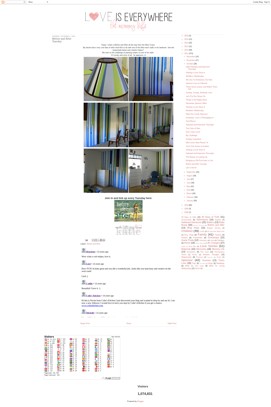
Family (202, 234)
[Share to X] (98, 240)
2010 (186, 205)
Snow (219, 257)
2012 (186, 50)
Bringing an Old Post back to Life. (200, 160)
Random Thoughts (211, 254)
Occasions (191, 252)
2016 (186, 36)
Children (187, 231)
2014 (186, 43)
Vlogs (210, 263)
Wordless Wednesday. (195, 76)
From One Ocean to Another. (197, 146)
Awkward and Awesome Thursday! (200, 125)
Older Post (172, 323)
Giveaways (213, 237)
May (189, 186)
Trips (194, 263)
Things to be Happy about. (196, 100)
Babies (210, 222)
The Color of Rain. (193, 128)
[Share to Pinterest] (103, 240)
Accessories (186, 220)
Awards (218, 220)
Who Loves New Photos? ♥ (197, 143)
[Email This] (93, 240)
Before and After (93, 244)
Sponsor (187, 260)
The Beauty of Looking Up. (197, 157)
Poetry (194, 254)
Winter (197, 268)
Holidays (220, 240)
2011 (186, 53)
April (189, 190)
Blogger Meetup (214, 228)
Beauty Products (198, 225)
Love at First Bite (188, 246)
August (190, 176)
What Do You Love (194, 266)
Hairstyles (203, 240)
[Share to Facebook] (101, 240)
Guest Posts (187, 240)
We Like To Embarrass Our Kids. (199, 80)
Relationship (186, 257)
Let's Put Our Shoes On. (196, 96)
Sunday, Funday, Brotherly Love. (199, 93)
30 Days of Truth (210, 217)
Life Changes (213, 243)
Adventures (202, 219)
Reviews (199, 257)
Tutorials (202, 263)
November (191, 60)
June (189, 183)
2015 (186, 39)
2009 (186, 209)
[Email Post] (86, 240)
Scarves (210, 257)
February (190, 197)
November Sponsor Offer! (196, 103)
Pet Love (205, 252)
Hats (212, 240)
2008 (186, 212)
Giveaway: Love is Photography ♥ (200, 118)
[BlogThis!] (95, 240)
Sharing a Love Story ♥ (195, 73)
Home (128, 323)
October (190, 64)
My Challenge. (192, 135)
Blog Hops (193, 228)
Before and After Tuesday (196, 164)
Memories (201, 249)
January (190, 201)
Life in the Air (191, 168)
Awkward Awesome (191, 222)
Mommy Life (218, 249)
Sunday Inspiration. (194, 139)
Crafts (202, 231)
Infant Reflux (199, 243)
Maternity (186, 249)
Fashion (218, 235)
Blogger (140, 401)
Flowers (184, 238)
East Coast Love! (193, 132)
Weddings (220, 263)
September (191, 172)
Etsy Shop (188, 235)
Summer (206, 260)
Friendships (197, 238)
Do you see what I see (215, 231)
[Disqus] (128, 282)
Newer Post (85, 323)
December (191, 56)
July (189, 179)
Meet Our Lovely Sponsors (197, 114)
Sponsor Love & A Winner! (196, 83)
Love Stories (209, 246)
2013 (186, 46)
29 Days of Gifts (188, 217)
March (189, 193)
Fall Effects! (191, 121)
